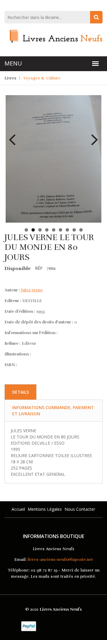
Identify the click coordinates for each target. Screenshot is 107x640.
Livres (10, 78)
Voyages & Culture (42, 78)
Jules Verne (32, 290)
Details (20, 392)
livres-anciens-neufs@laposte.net (60, 559)
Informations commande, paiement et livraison (53, 410)
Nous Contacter (79, 509)
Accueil (18, 509)
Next (92, 135)
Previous (15, 135)
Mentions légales (45, 509)
